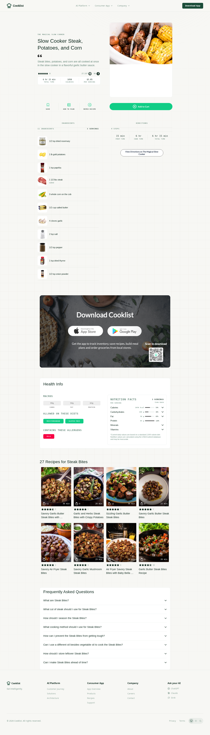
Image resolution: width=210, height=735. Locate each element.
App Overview (93, 689)
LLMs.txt (162, 720)
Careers (131, 693)
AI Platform (81, 5)
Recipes (91, 698)
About (130, 689)
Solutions (51, 693)
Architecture (53, 698)
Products (91, 693)
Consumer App (102, 5)
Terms (182, 720)
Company (122, 5)
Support (91, 702)
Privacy (172, 720)
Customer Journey (55, 689)
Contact (131, 698)
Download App (192, 5)
